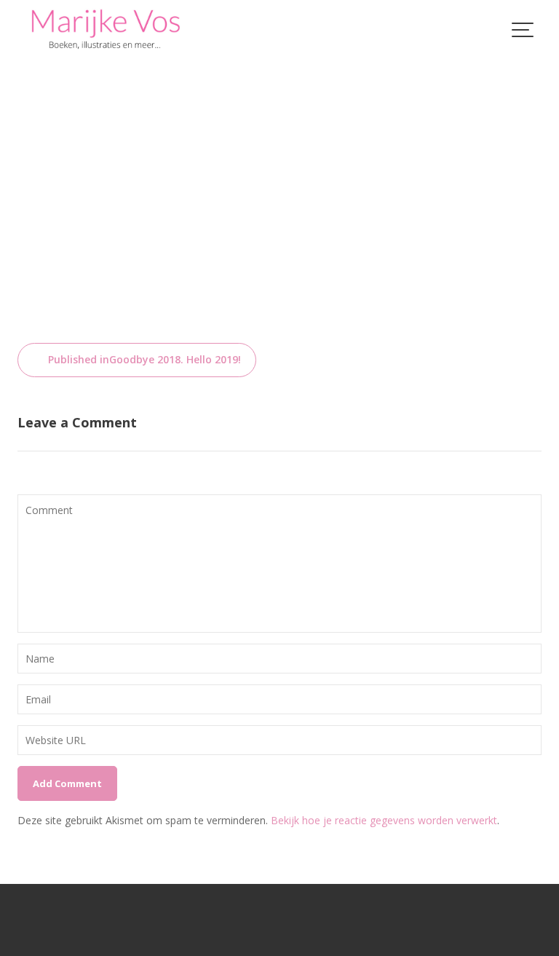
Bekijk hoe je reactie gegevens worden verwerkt (384, 820)
